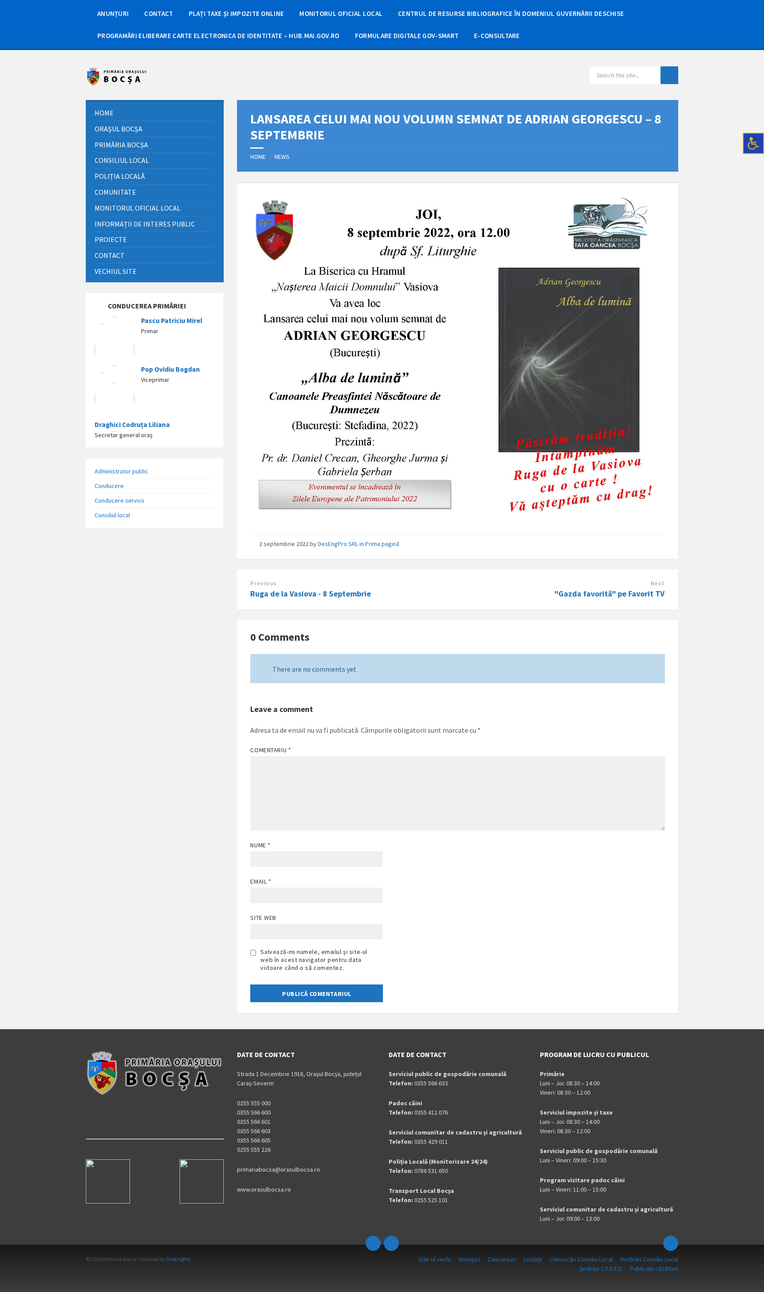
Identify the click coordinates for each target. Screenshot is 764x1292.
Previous (263, 583)
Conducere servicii (119, 500)
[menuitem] (113, 13)
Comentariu (270, 750)
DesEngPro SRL (338, 544)
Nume (260, 845)
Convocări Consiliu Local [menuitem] (581, 1259)
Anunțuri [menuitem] (469, 1259)
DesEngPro (178, 1259)
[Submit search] (669, 75)
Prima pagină (382, 544)
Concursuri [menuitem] (502, 1259)
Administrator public (121, 471)
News (282, 157)
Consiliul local (112, 515)
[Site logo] (117, 84)
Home (258, 157)
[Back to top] (670, 1243)
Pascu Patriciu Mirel (171, 320)
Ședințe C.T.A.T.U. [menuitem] (601, 1269)
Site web (263, 918)
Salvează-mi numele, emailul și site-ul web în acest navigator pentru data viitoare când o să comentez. (313, 960)
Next (657, 583)
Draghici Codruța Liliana (132, 424)
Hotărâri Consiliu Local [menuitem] (649, 1259)
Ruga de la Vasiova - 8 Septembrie (310, 593)
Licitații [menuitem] (532, 1259)
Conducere (109, 486)
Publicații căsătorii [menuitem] (654, 1269)
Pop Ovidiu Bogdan (170, 369)
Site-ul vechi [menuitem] (435, 1259)
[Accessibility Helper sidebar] (753, 143)
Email (260, 881)
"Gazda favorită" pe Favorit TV (609, 593)
